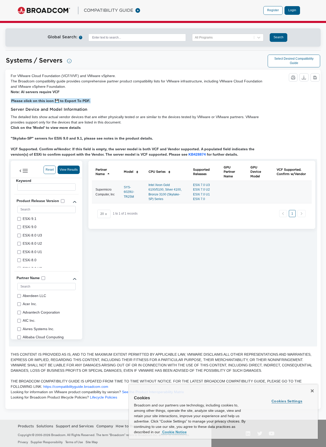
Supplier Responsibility (47, 442)
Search (278, 37)
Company (104, 426)
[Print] (293, 77)
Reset (50, 169)
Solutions (44, 426)
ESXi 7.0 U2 (201, 189)
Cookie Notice (174, 432)
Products (26, 426)
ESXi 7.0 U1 (201, 194)
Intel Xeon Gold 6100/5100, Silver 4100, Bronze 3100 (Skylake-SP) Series (165, 192)
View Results (69, 169)
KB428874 (197, 154)
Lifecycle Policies (103, 397)
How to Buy (126, 426)
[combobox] (137, 37)
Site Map (92, 442)
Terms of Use (74, 442)
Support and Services (75, 426)
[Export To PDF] (315, 77)
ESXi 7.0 (199, 199)
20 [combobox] (102, 214)
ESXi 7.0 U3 (201, 185)
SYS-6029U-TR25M (129, 191)
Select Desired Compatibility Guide (294, 61)
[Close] (312, 390)
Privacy (23, 442)
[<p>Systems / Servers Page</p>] (69, 61)
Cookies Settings (286, 401)
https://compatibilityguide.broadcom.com (75, 386)
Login (292, 10)
